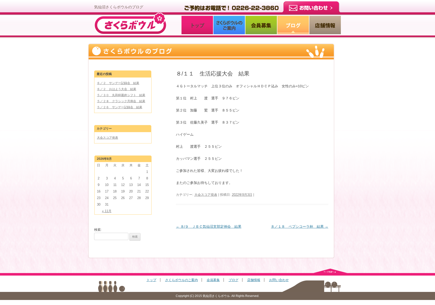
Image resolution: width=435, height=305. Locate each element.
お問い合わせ (279, 280)
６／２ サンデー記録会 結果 (118, 83)
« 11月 (107, 211)
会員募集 (213, 280)
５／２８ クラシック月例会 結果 (121, 101)
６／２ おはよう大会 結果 (116, 89)
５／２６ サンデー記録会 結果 (119, 107)
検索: (98, 230)
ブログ (233, 280)
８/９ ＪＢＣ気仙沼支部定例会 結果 (208, 226)
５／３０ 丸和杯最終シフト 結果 (121, 95)
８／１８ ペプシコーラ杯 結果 (299, 226)
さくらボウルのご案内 (181, 280)
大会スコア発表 (205, 195)
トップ (151, 280)
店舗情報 (253, 280)
